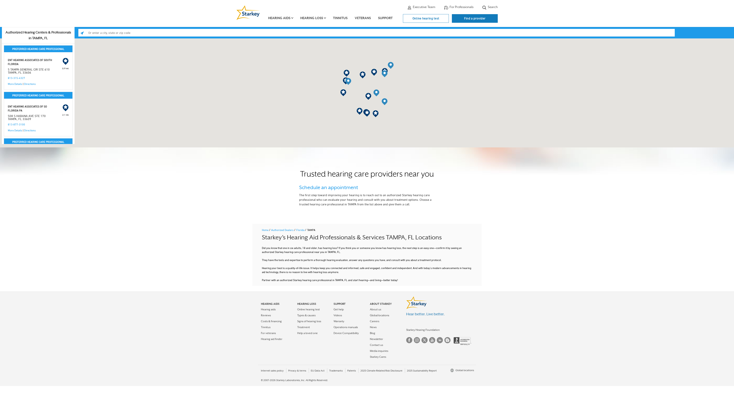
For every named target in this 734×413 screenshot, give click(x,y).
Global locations (379, 315)
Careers (374, 321)
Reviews (266, 315)
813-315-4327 (16, 78)
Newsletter (376, 339)
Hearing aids (268, 309)
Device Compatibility (346, 333)
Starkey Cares (378, 356)
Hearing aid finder (271, 339)
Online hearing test (425, 18)
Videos (338, 315)
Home (265, 230)
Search (492, 7)
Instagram (417, 340)
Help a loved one (307, 333)
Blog (372, 333)
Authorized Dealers (282, 230)
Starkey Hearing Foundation (423, 329)
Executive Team (423, 7)
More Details (15, 83)
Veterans (363, 18)
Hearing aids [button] (279, 18)
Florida (300, 230)
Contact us (376, 344)
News (373, 327)
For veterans (268, 333)
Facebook (409, 340)
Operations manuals (346, 327)
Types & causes (306, 315)
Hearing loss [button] (311, 18)
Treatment (303, 327)
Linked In (440, 340)
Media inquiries (379, 350)
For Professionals (461, 7)
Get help (339, 309)
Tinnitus (340, 18)
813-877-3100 (16, 124)
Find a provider (475, 18)
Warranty (339, 321)
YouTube (432, 340)
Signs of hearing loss (309, 321)
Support (385, 18)
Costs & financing (271, 321)
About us (375, 309)
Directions (30, 83)
